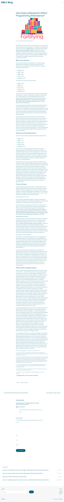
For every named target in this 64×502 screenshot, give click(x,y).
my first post (23, 350)
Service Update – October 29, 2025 (53, 392)
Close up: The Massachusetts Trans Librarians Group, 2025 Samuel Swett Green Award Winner (25, 479)
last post (42, 237)
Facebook (60, 490)
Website (17, 444)
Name (17, 435)
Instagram (60, 492)
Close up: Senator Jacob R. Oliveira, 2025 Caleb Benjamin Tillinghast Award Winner (22, 473)
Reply (20, 411)
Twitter (60, 493)
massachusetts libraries (24, 382)
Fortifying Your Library (29, 40)
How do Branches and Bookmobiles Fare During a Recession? (16, 392)
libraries (17, 382)
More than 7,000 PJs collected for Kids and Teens (14, 476)
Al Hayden (19, 375)
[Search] (31, 492)
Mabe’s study (30, 48)
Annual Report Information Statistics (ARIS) (31, 49)
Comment (17, 422)
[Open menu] (62, 2)
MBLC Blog (7, 2)
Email (17, 440)
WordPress (60, 499)
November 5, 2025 (22, 406)
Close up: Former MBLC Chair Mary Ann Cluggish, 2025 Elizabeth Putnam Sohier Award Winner (25, 470)
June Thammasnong (22, 40)
